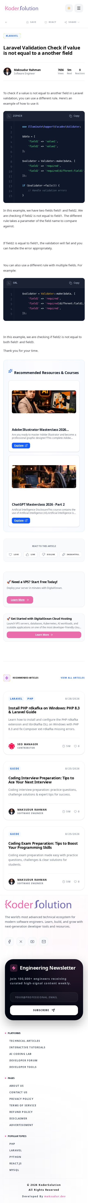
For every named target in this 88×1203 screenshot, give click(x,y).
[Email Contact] (43, 941)
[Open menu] (78, 8)
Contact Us (18, 1092)
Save (33, 22)
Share (73, 22)
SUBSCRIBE (41, 1010)
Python (15, 1157)
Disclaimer (18, 1118)
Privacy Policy (21, 1099)
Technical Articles (24, 1041)
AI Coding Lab (20, 1054)
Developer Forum (23, 1060)
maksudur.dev (55, 1196)
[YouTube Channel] (32, 941)
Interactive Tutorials (27, 1047)
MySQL (14, 1170)
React (52, 22)
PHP (12, 1144)
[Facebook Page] (9, 941)
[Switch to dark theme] (69, 8)
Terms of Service (22, 1105)
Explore (19, 445)
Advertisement (21, 1125)
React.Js (15, 1163)
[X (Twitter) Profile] (20, 941)
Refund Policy (21, 1112)
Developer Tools (23, 1067)
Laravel (15, 1150)
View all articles (73, 677)
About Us (16, 1086)
